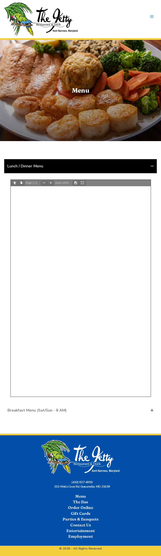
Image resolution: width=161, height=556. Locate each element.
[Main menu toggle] (152, 17)
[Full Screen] (82, 183)
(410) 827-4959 (81, 482)
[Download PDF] (76, 183)
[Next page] (21, 183)
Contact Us (80, 525)
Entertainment (80, 530)
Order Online (80, 507)
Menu (80, 496)
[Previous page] (15, 183)
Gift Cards (80, 513)
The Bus (80, 502)
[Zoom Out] (44, 183)
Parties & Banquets (81, 519)
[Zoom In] (51, 183)
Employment (80, 536)
